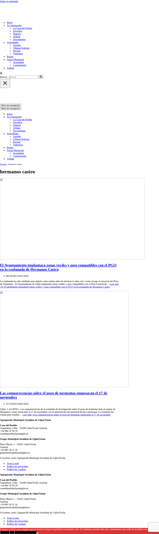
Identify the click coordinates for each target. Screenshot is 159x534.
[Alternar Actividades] (54, 108)
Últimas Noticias (21, 35)
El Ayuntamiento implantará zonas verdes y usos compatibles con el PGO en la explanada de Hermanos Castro (58, 241)
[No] (37, 507)
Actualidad (18, 49)
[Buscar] (1, 60)
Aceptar (4, 506)
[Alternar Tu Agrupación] (54, 91)
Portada (3, 138)
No (12, 506)
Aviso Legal (13, 437)
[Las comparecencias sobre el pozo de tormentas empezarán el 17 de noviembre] (64, 360)
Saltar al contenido (9, 1)
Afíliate (16, 23)
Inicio (9, 9)
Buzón (10, 43)
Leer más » (59, 259)
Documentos (19, 26)
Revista (16, 38)
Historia (17, 21)
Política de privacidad (17, 440)
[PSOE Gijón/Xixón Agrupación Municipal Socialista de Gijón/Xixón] (11, 4)
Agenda (17, 32)
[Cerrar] (5, 70)
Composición (19, 52)
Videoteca (18, 40)
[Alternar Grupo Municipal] (54, 124)
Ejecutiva (17, 18)
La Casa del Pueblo (22, 15)
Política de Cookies (16, 443)
